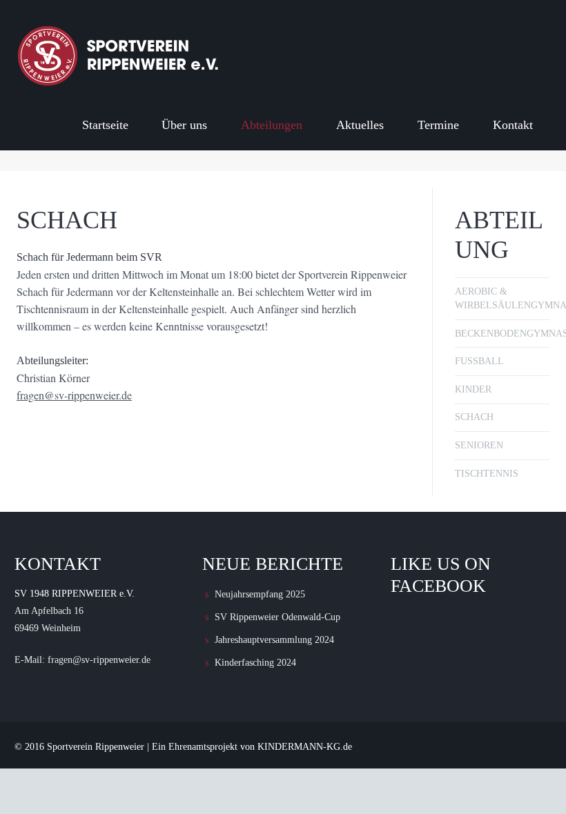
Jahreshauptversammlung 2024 (274, 640)
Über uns (184, 125)
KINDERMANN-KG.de (304, 747)
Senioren (479, 445)
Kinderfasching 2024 (255, 662)
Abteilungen (271, 125)
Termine (438, 125)
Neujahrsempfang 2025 (260, 594)
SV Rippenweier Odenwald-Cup (277, 617)
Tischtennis (486, 473)
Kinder (473, 389)
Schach (474, 417)
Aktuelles (360, 125)
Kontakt (513, 125)
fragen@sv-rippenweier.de (74, 395)
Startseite (105, 125)
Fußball (479, 361)
